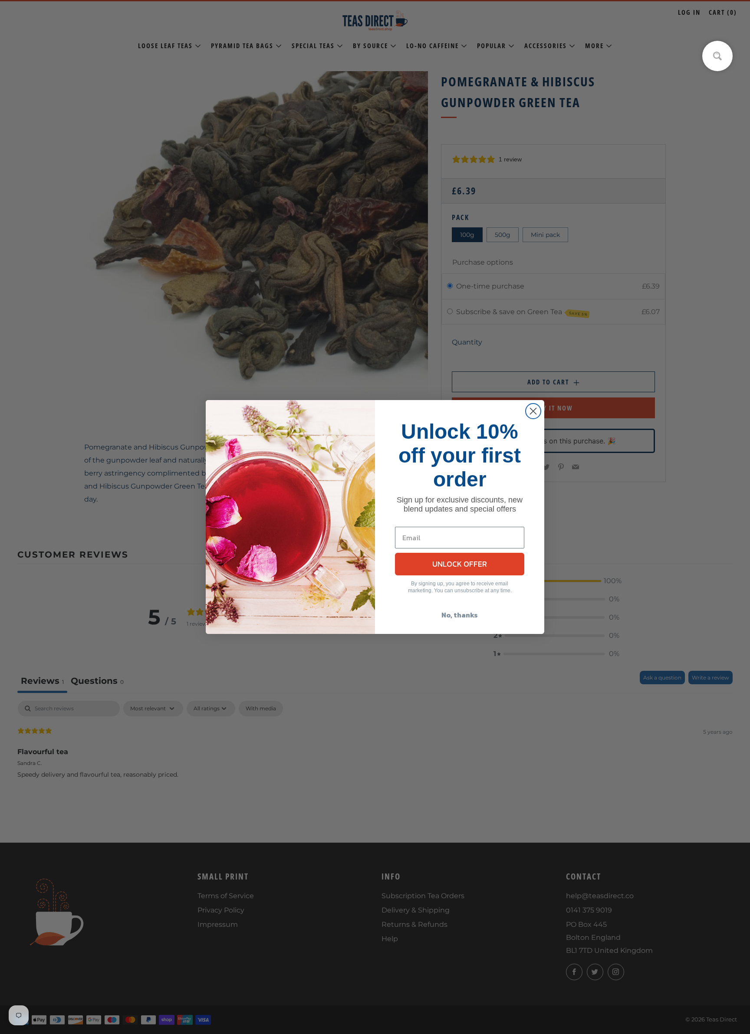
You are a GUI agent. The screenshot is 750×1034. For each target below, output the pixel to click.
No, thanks (459, 615)
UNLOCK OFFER (459, 564)
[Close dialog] (533, 411)
